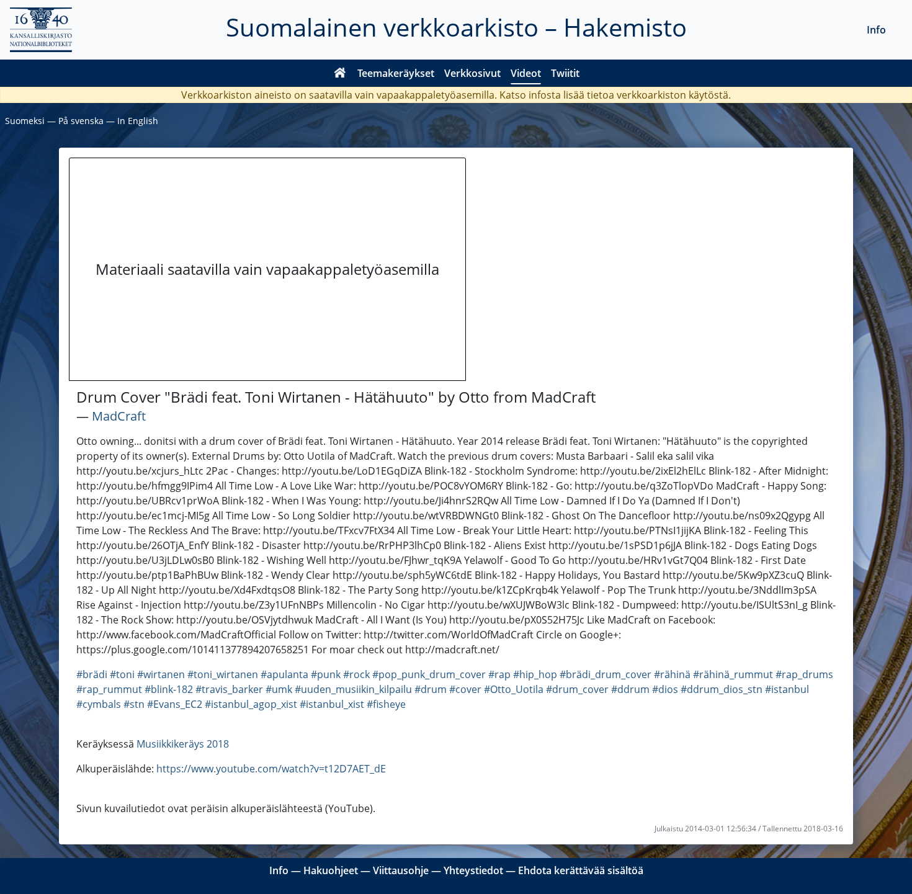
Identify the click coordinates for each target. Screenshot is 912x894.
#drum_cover (577, 689)
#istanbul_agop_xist (251, 704)
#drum (430, 689)
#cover (465, 689)
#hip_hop (535, 674)
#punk (326, 674)
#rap (499, 674)
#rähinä (672, 674)
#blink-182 (169, 689)
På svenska (81, 121)
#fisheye (386, 704)
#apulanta (284, 674)
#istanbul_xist (332, 704)
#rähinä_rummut (733, 674)
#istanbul (787, 689)
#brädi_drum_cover (605, 674)
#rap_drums (804, 674)
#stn (134, 704)
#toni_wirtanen (222, 674)
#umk (279, 689)
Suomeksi (25, 121)
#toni (122, 674)
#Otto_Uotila (513, 689)
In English (137, 121)
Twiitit (565, 73)
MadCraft (119, 416)
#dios (665, 689)
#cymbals (98, 704)
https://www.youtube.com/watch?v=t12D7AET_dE (271, 769)
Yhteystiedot (473, 870)
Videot (526, 73)
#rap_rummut (109, 689)
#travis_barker (229, 689)
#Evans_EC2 (174, 704)
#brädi (91, 674)
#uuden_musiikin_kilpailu (353, 689)
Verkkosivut (472, 73)
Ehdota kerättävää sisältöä (580, 870)
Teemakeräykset (395, 73)
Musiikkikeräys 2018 (182, 744)
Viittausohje (401, 870)
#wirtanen (161, 674)
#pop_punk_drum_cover (429, 674)
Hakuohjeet (330, 870)
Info (876, 30)
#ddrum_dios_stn (721, 689)
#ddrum (630, 689)
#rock (356, 674)
